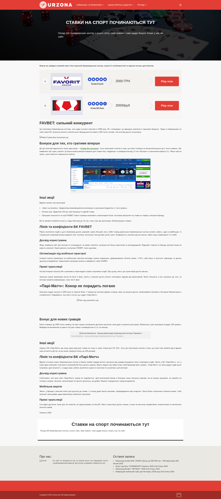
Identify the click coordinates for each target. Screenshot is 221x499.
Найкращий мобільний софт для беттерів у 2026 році (137, 472)
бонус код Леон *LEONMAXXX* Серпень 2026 (134, 466)
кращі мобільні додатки (119, 5)
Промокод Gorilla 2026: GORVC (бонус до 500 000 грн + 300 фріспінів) (145, 461)
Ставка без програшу (89, 148)
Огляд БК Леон (97, 108)
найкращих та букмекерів (89, 5)
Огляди (141, 5)
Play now (167, 81)
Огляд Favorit (97, 84)
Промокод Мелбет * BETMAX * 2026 (130, 469)
